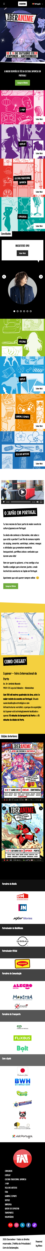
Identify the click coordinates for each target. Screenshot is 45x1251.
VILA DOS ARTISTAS (11, 1187)
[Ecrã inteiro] (41, 502)
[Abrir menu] (4, 3)
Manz (40, 1245)
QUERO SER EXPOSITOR (12, 1208)
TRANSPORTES (9, 1212)
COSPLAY (7, 1175)
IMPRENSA (8, 1204)
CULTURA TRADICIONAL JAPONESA (15, 1179)
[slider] (20, 501)
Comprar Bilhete (22, 82)
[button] (22, 492)
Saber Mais (39, 119)
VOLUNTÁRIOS (9, 1216)
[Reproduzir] (4, 502)
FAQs (6, 1191)
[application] (22, 492)
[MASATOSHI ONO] (22, 286)
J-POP (7, 1183)
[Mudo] (37, 502)
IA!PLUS (7, 1200)
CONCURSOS (8, 1171)
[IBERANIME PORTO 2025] (22, 832)
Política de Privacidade (21, 1243)
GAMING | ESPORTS (11, 1196)
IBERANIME (22, 4)
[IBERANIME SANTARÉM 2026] (22, 771)
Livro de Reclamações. (11, 1247)
